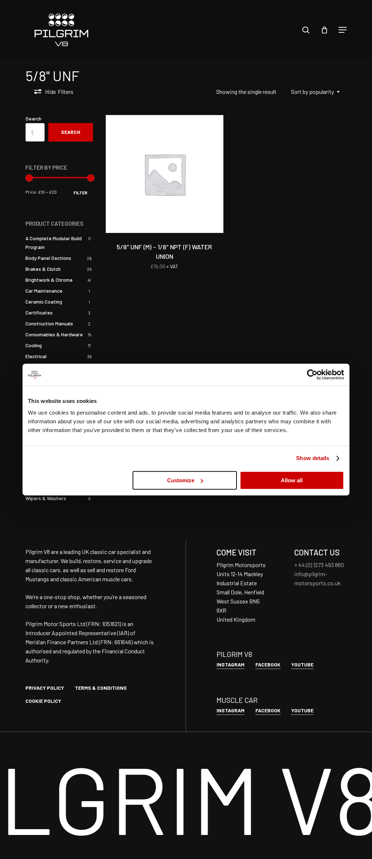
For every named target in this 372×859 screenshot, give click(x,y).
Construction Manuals (49, 323)
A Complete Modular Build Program (53, 242)
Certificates (39, 312)
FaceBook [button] (267, 664)
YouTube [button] (302, 664)
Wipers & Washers (45, 498)
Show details (312, 458)
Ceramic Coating (43, 301)
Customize (180, 480)
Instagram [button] (230, 664)
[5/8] (164, 174)
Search (33, 118)
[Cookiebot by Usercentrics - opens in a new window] (312, 374)
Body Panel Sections (48, 258)
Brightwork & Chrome (49, 280)
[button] (343, 29)
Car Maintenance (43, 291)
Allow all (292, 480)
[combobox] (315, 91)
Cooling (33, 345)
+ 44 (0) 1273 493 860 (319, 564)
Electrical (35, 356)
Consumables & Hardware (54, 334)
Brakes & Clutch (43, 269)
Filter (80, 192)
